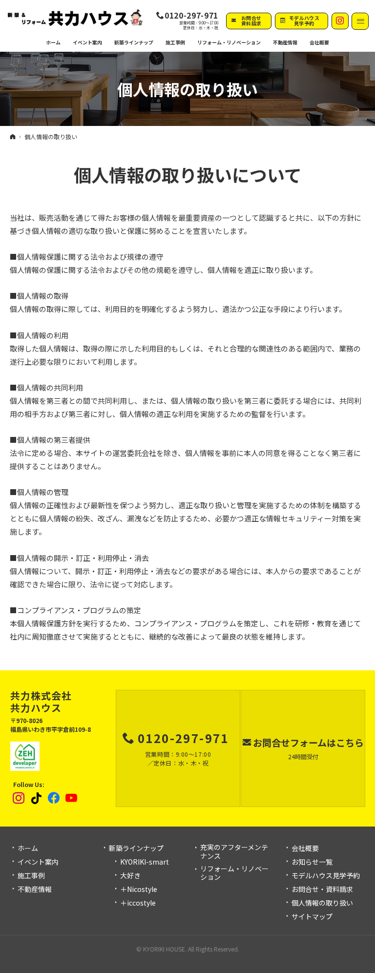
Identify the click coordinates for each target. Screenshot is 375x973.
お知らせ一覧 (312, 862)
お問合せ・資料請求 (322, 889)
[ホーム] (13, 136)
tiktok (36, 798)
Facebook (54, 798)
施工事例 (31, 875)
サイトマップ (312, 916)
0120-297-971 (191, 16)
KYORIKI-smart (144, 862)
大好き (130, 875)
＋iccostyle (138, 903)
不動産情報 (285, 42)
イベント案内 (38, 862)
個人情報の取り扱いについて (188, 174)
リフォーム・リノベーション (234, 873)
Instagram (19, 798)
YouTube (71, 798)
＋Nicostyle (138, 889)
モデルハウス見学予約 (326, 875)
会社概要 (305, 848)
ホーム (28, 848)
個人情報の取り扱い (322, 903)
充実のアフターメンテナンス (234, 851)
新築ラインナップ (136, 848)
